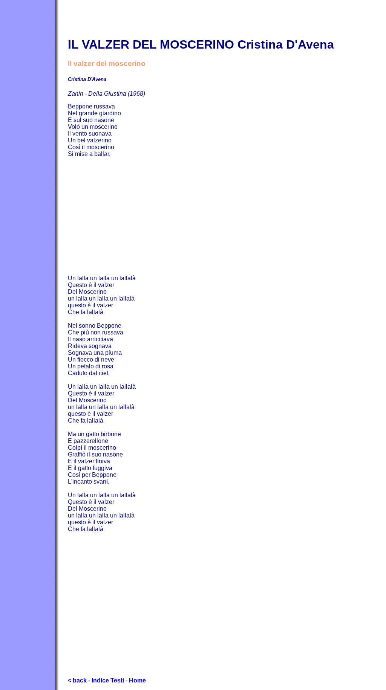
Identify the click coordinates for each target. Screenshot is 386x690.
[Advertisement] (227, 216)
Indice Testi (108, 680)
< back (77, 680)
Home (137, 680)
